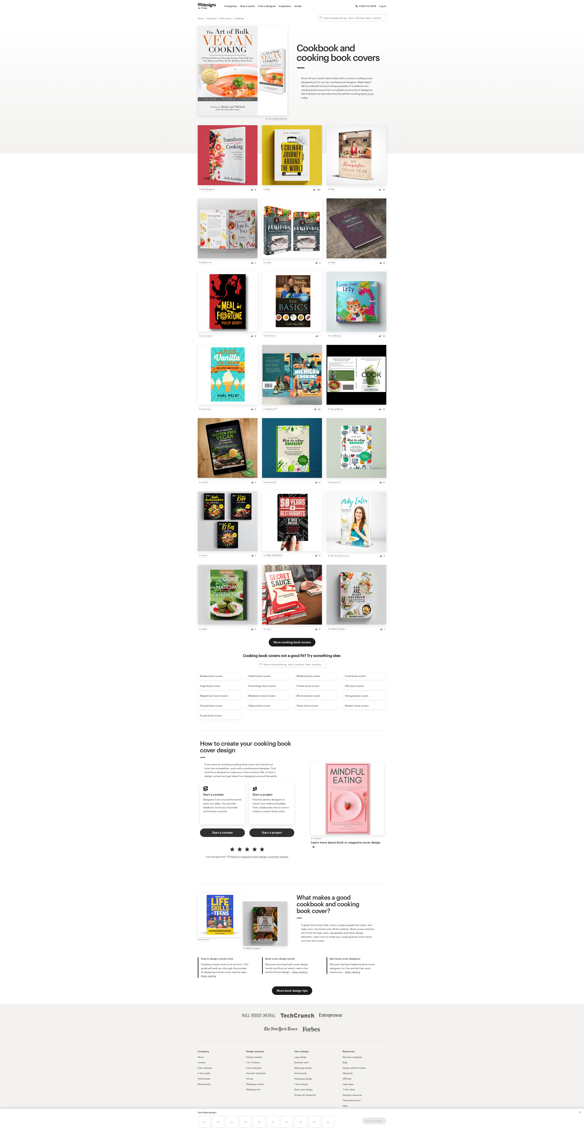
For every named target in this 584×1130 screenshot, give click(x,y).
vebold (204, 482)
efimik (204, 628)
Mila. (333, 189)
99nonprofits (204, 1084)
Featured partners (352, 1100)
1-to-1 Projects (253, 1062)
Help (345, 1105)
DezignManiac (337, 408)
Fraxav (205, 555)
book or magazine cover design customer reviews (259, 856)
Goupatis (317, 838)
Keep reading (208, 976)
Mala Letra (207, 262)
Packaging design (303, 1078)
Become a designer (352, 1057)
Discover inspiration (256, 1073)
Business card (301, 1062)
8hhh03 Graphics (338, 628)
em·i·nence (204, 939)
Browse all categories (305, 1095)
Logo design (300, 1057)
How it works (247, 6)
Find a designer (267, 6)
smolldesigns (336, 335)
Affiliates (347, 1078)
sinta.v (269, 628)
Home (201, 18)
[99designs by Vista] (207, 6)
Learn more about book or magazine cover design (346, 842)
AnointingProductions (278, 118)
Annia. (269, 262)
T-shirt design (301, 1084)
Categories (230, 6)
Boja (268, 189)
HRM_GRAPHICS (274, 555)
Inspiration (285, 6)
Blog (345, 1062)
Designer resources (352, 1095)
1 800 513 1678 (367, 6)
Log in (382, 6)
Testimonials (204, 1078)
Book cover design (303, 1089)
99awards (348, 1073)
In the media (204, 1073)
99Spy (333, 262)
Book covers (226, 18)
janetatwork (271, 482)
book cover (367, 93)
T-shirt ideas (349, 1089)
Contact (202, 1062)
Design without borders (354, 1068)
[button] (580, 1112)
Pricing (249, 1078)
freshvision (270, 335)
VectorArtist (207, 335)
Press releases (205, 1068)
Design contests (254, 1057)
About (201, 1057)
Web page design (303, 1068)
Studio (298, 6)
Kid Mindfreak (208, 189)
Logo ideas (348, 1084)
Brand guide (300, 1073)
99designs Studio (255, 1084)
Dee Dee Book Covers (340, 555)
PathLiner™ (271, 408)
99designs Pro (253, 1089)
